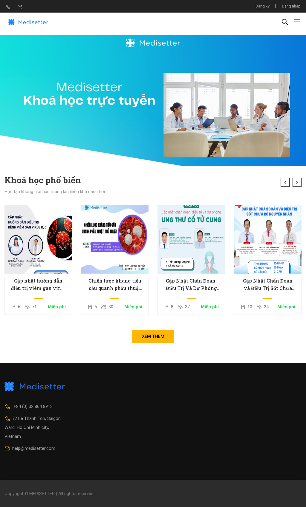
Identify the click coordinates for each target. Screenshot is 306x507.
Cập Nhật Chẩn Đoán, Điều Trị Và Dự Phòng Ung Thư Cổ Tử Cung (191, 284)
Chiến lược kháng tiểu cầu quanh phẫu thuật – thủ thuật (114, 284)
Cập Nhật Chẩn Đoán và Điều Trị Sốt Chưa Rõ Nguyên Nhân (268, 284)
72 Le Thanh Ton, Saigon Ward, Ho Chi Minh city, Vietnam (32, 427)
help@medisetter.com (33, 448)
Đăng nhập (291, 6)
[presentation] (285, 182)
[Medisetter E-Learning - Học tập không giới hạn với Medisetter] (28, 21)
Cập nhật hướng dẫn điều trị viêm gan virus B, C (38, 284)
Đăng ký (262, 6)
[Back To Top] (294, 497)
